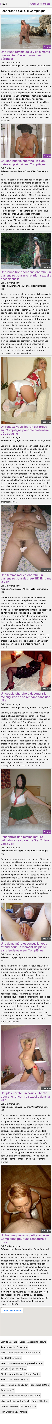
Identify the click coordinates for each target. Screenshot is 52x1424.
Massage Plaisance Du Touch (15, 1401)
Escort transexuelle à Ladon (14, 1385)
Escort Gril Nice (28, 1406)
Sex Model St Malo (40, 1385)
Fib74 (3, 3)
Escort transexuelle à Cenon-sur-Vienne (20, 1352)
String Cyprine (33, 1374)
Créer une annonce (40, 3)
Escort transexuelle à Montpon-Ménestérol (22, 1363)
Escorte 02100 (19, 1368)
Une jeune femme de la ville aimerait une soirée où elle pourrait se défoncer (25, 55)
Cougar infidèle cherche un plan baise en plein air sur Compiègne (23, 162)
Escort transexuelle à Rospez (15, 1379)
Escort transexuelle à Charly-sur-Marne (20, 1395)
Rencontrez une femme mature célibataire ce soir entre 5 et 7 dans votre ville (25, 840)
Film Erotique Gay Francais (14, 1411)
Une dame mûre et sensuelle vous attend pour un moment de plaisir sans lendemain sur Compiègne (24, 947)
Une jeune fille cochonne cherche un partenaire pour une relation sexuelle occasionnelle (26, 275)
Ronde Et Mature (40, 1401)
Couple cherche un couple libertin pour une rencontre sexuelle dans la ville (25, 1096)
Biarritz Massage (9, 1342)
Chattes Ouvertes (9, 1406)
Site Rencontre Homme (12, 1374)
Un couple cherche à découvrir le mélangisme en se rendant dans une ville (25, 697)
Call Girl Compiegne (11, 1358)
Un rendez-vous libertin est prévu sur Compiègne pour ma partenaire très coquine (25, 430)
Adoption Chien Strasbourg (14, 1347)
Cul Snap (5, 1368)
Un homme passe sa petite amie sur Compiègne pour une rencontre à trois (25, 1239)
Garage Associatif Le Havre (33, 1342)
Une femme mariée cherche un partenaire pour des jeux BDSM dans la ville (26, 578)
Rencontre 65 (7, 1390)
